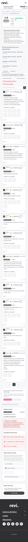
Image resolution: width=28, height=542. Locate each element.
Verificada (16, 91)
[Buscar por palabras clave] (24, 87)
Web (6, 8)
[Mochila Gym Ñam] (5, 115)
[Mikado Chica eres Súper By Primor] (18, 247)
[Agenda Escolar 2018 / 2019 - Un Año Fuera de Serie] (5, 320)
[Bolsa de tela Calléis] (10, 275)
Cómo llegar (14, 493)
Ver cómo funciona (16, 399)
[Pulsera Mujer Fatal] (18, 343)
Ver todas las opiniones (10, 416)
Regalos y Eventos (16, 11)
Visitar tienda (9, 472)
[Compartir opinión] (21, 120)
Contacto (10, 8)
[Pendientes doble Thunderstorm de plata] (14, 180)
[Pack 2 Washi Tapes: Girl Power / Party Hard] (10, 247)
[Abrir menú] (25, 2)
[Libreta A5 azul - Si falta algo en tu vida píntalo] (5, 315)
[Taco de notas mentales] (18, 111)
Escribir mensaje (11, 468)
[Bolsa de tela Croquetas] (14, 275)
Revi (3, 11)
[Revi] (5, 2)
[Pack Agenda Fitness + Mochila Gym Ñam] (14, 115)
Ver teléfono (10, 463)
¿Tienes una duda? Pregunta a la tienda (13, 74)
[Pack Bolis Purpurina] (14, 343)
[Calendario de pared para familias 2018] (5, 343)
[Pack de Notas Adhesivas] (10, 115)
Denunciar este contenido (11, 404)
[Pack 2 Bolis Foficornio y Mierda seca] (14, 315)
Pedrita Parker (5, 13)
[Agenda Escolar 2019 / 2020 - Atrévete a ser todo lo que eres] (18, 137)
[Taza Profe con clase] (5, 206)
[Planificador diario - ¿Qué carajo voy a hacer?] (10, 111)
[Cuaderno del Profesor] (10, 202)
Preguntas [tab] (12, 71)
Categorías (8, 11)
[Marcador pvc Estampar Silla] (18, 115)
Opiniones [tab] (5, 71)
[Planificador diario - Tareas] (14, 111)
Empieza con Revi (7, 399)
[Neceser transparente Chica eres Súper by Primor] (18, 202)
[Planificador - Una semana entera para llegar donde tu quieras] (5, 111)
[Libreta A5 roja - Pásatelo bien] (10, 315)
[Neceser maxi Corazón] (5, 375)
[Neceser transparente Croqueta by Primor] (14, 202)
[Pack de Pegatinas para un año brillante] (5, 247)
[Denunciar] (24, 120)
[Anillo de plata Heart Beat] (10, 180)
